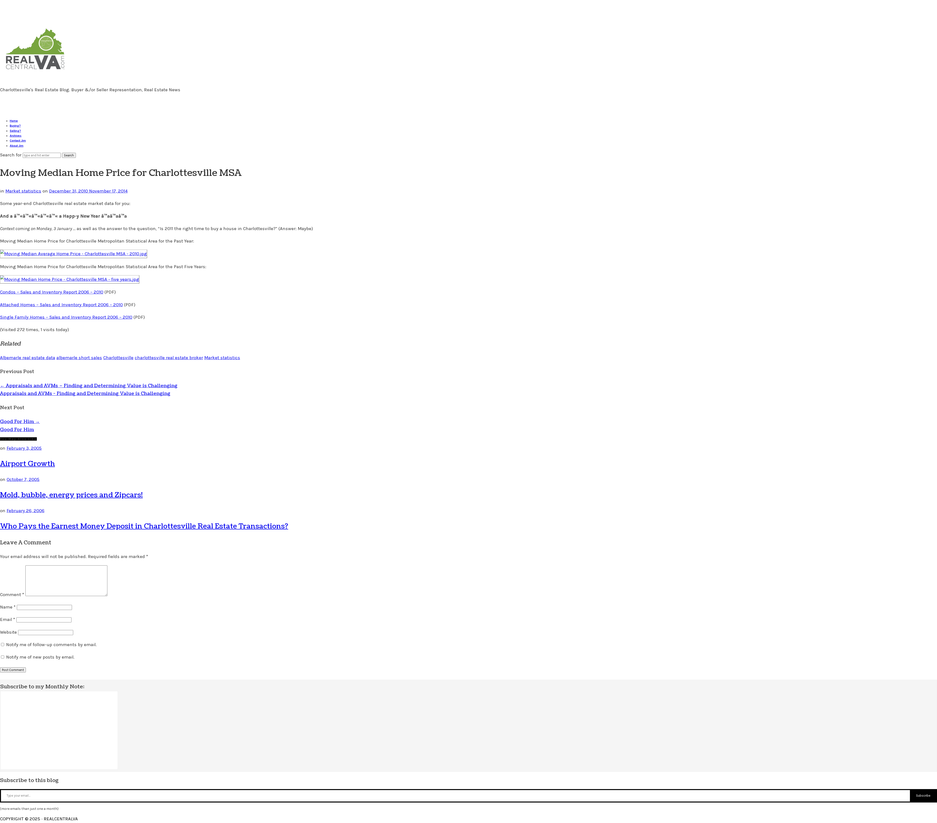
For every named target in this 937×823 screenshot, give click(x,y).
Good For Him (20, 421)
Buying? (15, 125)
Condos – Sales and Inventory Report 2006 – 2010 (51, 292)
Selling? (15, 130)
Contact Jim (18, 140)
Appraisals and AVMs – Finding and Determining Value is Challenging (88, 386)
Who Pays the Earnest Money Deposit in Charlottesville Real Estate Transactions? (144, 526)
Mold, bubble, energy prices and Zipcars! (71, 495)
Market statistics (23, 191)
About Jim (16, 145)
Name (8, 607)
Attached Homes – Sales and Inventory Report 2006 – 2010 (61, 304)
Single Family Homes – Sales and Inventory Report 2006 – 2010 (66, 317)
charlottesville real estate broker (169, 357)
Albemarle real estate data (27, 357)
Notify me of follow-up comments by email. (51, 644)
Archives (15, 135)
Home (14, 120)
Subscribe (923, 795)
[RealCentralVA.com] (35, 71)
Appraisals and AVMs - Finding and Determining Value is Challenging (85, 393)
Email (7, 619)
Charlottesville (118, 357)
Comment (12, 594)
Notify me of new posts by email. (40, 657)
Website (8, 632)
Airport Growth (27, 464)
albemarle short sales (79, 357)
